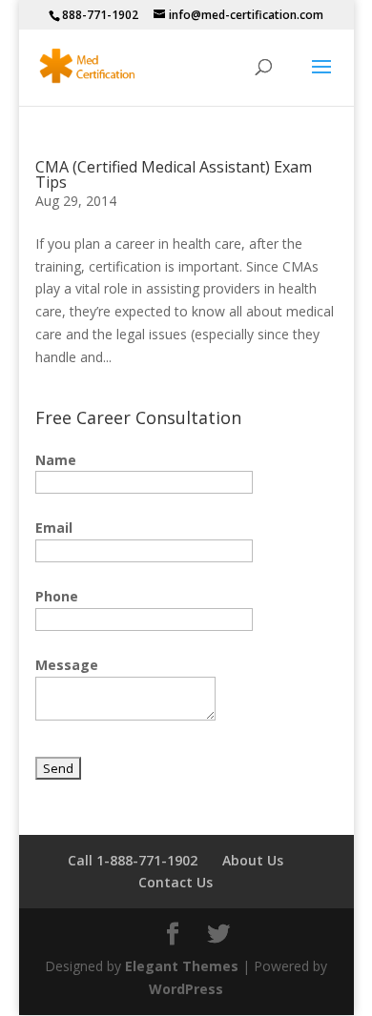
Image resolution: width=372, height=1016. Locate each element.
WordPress (186, 989)
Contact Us (175, 882)
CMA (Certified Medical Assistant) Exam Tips (173, 174)
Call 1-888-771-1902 (132, 860)
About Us (252, 860)
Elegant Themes (181, 966)
